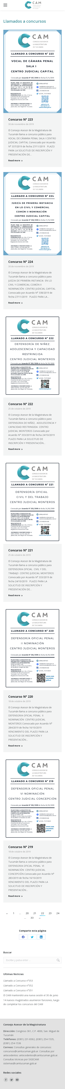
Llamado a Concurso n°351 (18, 990)
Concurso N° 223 (20, 119)
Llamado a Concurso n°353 (18, 980)
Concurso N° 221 (20, 550)
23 (50, 913)
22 (42, 913)
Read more (14, 160)
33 (32, 917)
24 (57, 913)
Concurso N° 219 (20, 847)
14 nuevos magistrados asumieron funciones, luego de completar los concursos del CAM (31, 1002)
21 (34, 913)
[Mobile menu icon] (5, 5)
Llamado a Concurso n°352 (18, 985)
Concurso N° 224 (20, 262)
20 (27, 913)
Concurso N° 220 (20, 696)
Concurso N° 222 (20, 404)
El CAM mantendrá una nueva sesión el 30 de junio (30, 995)
